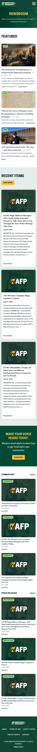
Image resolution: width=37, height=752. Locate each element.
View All (33, 474)
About (4, 729)
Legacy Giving (29, 729)
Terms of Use (15, 729)
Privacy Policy (18, 747)
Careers (25, 735)
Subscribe (18, 457)
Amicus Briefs (14, 735)
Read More (8, 183)
